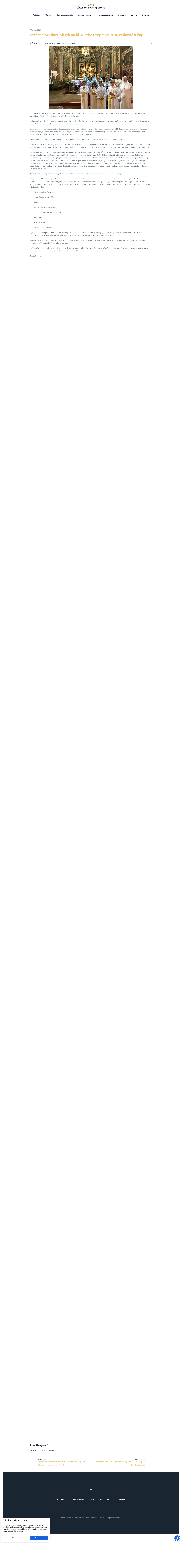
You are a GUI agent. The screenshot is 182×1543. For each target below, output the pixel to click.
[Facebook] (91, 1506)
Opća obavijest (66, 43)
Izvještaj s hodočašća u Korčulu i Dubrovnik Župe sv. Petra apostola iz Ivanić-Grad (61, 1463)
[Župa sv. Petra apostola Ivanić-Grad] (91, 1490)
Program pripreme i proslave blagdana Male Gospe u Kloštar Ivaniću (120, 1463)
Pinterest (51, 1451)
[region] (25, 1530)
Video (100, 1500)
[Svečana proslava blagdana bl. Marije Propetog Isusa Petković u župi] (91, 78)
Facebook (33, 1451)
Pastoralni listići (77, 1500)
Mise (58, 43)
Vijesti (110, 1500)
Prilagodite (10, 1538)
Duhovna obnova (50, 43)
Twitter (42, 1451)
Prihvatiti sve (40, 1538)
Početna (60, 1500)
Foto (92, 1500)
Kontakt (121, 1500)
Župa (73, 43)
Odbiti (24, 1538)
